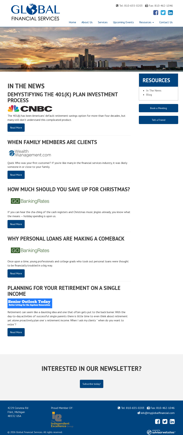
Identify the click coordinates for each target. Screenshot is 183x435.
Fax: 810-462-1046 (161, 5)
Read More (16, 127)
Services (103, 22)
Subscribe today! (92, 383)
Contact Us (166, 22)
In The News (153, 90)
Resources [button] (145, 22)
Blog (149, 94)
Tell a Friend (158, 120)
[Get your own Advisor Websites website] (161, 432)
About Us (87, 22)
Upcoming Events (123, 22)
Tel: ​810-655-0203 (131, 5)
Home (72, 22)
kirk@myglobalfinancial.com (158, 413)
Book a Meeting (158, 108)
